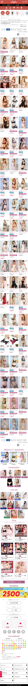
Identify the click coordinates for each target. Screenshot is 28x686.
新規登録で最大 (14, 5)
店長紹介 (2, 676)
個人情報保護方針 (4, 672)
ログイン (13, 610)
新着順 (24, 29)
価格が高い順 (19, 29)
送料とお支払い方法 (18, 665)
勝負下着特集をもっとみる (14, 582)
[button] (26, 34)
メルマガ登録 (13, 617)
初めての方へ (3, 665)
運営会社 (2, 680)
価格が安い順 (13, 29)
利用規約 (16, 672)
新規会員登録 (13, 602)
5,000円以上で (7, 627)
